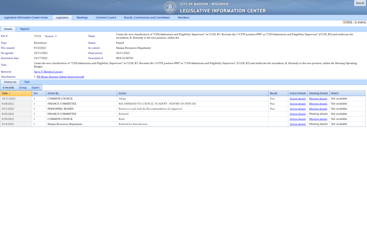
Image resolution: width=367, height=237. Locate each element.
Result (273, 93)
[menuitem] (8, 87)
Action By (53, 93)
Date (5, 93)
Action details (298, 98)
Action (122, 93)
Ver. (36, 93)
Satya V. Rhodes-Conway (48, 71)
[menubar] (21, 87)
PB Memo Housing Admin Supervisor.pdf (60, 76)
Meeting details (318, 98)
